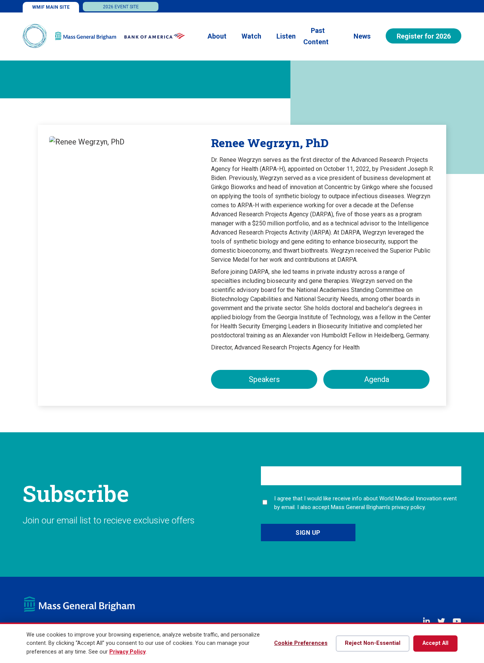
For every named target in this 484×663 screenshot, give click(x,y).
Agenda (376, 379)
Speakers (264, 379)
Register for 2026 (424, 36)
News (362, 36)
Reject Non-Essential (372, 643)
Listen (286, 36)
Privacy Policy (127, 652)
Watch (251, 36)
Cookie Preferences (300, 643)
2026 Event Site (121, 6)
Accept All (435, 643)
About (217, 36)
